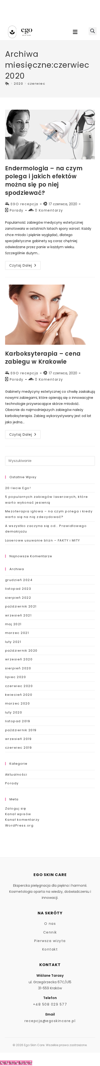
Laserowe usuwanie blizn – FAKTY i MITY (42, 540)
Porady (17, 210)
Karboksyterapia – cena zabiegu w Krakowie (43, 358)
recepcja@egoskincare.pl (50, 1020)
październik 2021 (21, 606)
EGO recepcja (24, 204)
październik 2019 (21, 730)
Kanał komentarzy (22, 819)
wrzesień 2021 (18, 615)
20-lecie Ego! (18, 488)
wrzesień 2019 (18, 739)
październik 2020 (21, 650)
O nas (50, 923)
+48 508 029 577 (50, 1004)
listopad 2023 (18, 588)
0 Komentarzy (49, 210)
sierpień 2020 (18, 668)
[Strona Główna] (7, 83)
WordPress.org (19, 825)
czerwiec (36, 83)
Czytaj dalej (25, 264)
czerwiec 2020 (19, 686)
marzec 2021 (17, 633)
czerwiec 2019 (18, 747)
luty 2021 (13, 642)
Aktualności (16, 774)
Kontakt (50, 949)
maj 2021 (13, 624)
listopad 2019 (17, 721)
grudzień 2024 (19, 580)
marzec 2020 (17, 703)
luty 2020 (13, 712)
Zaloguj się (15, 808)
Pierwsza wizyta (50, 940)
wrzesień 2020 (19, 659)
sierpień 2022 (18, 597)
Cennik (50, 932)
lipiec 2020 (15, 677)
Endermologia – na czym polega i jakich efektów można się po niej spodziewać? (44, 180)
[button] (75, 32)
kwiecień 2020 (19, 694)
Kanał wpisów (18, 814)
